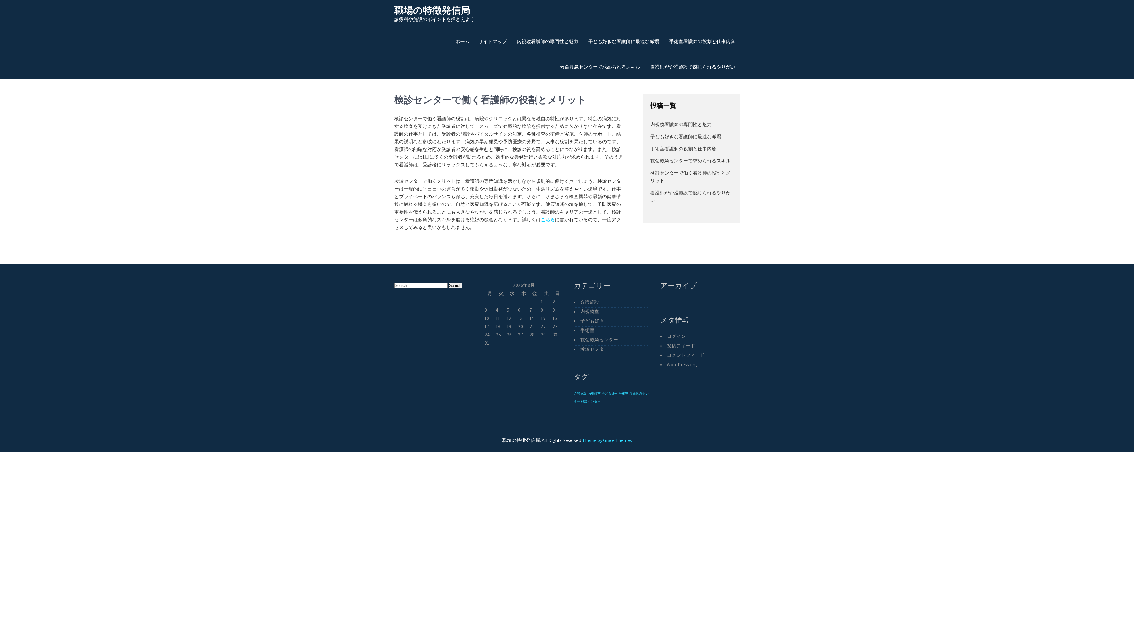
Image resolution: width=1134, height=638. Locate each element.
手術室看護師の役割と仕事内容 (702, 41)
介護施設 (589, 302)
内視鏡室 (589, 311)
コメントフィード (686, 355)
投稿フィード (681, 346)
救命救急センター (599, 340)
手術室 (587, 330)
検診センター (594, 349)
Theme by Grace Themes (607, 440)
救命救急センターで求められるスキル (600, 67)
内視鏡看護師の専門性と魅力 (547, 41)
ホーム (462, 41)
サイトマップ (492, 41)
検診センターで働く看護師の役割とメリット (690, 177)
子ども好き (592, 321)
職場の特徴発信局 (432, 10)
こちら (548, 220)
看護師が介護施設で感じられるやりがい (692, 67)
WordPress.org (682, 365)
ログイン (676, 336)
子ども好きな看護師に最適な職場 (623, 41)
